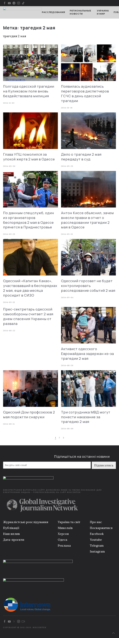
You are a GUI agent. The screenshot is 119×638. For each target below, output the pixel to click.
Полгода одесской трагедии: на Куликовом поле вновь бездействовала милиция (29, 91)
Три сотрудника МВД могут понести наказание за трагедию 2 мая (85, 417)
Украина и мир (103, 12)
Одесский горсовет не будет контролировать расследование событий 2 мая (88, 286)
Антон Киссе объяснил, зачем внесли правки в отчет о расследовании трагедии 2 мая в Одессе (87, 220)
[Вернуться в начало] (22, 12)
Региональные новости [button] (80, 12)
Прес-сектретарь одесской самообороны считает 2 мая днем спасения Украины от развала (28, 316)
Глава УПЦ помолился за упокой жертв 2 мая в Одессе (29, 157)
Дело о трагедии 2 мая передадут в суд (81, 157)
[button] (113, 633)
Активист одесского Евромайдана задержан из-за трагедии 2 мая (87, 354)
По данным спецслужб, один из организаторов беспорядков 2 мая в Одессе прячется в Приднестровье (28, 220)
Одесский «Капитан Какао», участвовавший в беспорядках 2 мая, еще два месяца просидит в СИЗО (30, 288)
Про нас (96, 522)
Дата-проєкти (13, 540)
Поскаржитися (101, 528)
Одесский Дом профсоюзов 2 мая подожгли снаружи (29, 414)
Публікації (11, 528)
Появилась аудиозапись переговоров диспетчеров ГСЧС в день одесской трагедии (85, 93)
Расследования (53, 12)
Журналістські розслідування (25, 522)
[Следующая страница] (63, 438)
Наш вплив (11, 534)
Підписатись (103, 465)
